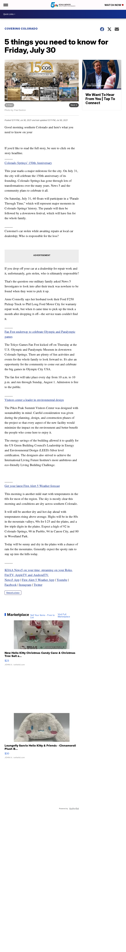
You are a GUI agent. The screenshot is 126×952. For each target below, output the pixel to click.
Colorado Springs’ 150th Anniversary (28, 163)
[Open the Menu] (5, 5)
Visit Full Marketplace (64, 615)
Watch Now (113, 5)
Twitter (38, 585)
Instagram (25, 585)
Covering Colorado (21, 28)
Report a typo (13, 592)
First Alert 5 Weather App (38, 580)
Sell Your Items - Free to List (42, 616)
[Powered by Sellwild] (74, 809)
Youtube (62, 580)
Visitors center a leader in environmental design (34, 400)
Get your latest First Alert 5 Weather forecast (32, 486)
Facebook (11, 585)
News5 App (12, 580)
